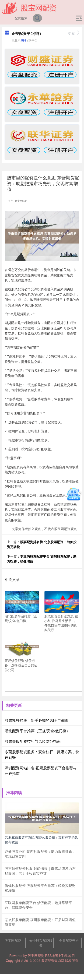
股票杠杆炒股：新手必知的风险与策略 (36, 720)
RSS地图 (51, 955)
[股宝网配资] (29, 7)
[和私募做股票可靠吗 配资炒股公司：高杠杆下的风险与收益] (42, 818)
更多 (71, 33)
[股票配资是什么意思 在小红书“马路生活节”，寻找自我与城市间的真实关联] (61, 601)
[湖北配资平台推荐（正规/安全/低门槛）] (22, 601)
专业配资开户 (69, 940)
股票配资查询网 (52, 960)
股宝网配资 (13, 940)
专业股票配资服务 (40, 943)
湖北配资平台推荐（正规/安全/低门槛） (37, 730)
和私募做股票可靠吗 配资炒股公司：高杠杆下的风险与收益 (41, 839)
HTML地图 (67, 955)
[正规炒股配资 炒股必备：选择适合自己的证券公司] (22, 645)
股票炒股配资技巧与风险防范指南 (33, 741)
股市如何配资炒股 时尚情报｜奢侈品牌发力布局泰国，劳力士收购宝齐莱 (40, 871)
